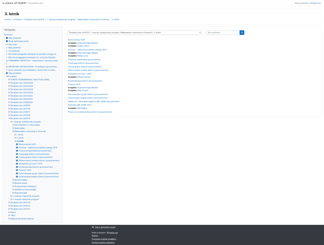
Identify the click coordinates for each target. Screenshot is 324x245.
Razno (13, 212)
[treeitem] (32, 126)
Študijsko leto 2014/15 (34, 19)
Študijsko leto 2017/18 (20, 109)
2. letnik (20, 138)
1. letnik (19, 134)
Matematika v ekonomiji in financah (93, 19)
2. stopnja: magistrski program (25, 196)
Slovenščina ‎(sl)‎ (35, 3)
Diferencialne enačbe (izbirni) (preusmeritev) (88, 70)
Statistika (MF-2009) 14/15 (80, 105)
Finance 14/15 (74, 84)
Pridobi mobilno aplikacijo (103, 242)
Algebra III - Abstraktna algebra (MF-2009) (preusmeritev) (93, 101)
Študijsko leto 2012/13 (20, 206)
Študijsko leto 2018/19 (20, 105)
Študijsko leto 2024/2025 (21, 86)
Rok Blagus (82, 108)
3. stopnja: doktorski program (25, 199)
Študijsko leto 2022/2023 (21, 92)
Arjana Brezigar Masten (87, 43)
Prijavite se (315, 3)
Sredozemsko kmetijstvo (25, 186)
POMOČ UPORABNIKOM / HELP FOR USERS (29, 79)
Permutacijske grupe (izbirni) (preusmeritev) (88, 94)
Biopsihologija (20, 193)
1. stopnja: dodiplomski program (61, 19)
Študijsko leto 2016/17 (20, 112)
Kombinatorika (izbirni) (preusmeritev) (85, 81)
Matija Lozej (82, 56)
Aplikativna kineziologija (25, 189)
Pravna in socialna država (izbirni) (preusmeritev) (90, 112)
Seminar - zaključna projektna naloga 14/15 (87, 49)
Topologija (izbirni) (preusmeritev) (83, 63)
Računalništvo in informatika (27, 125)
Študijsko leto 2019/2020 (21, 102)
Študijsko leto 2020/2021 (21, 99)
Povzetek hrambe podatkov (104, 239)
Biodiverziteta (20, 183)
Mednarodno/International (22, 218)
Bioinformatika (20, 180)
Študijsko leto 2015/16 (20, 115)
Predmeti (18, 19)
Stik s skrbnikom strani (105, 227)
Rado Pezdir (82, 90)
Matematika (19, 128)
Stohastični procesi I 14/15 (80, 74)
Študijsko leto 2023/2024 (21, 89)
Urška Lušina (83, 46)
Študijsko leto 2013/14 (20, 202)
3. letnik (115, 19)
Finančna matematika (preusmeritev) (84, 59)
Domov (8, 19)
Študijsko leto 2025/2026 (21, 83)
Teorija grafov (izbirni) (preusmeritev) (85, 66)
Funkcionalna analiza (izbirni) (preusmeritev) (88, 98)
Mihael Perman (84, 77)
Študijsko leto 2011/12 (20, 209)
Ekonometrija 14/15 (76, 40)
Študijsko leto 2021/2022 (21, 96)
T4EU (12, 215)
